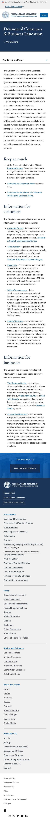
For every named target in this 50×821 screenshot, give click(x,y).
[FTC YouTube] (22, 816)
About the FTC (10, 734)
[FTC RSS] (26, 816)
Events (7, 693)
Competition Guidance (14, 670)
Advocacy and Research (15, 595)
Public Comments (12, 616)
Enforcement (10, 514)
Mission (7, 738)
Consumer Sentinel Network (17, 563)
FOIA (6, 791)
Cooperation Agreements (15, 604)
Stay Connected (11, 710)
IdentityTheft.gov (15, 321)
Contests (8, 706)
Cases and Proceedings (15, 519)
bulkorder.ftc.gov (15, 168)
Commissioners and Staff (15, 747)
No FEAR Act (9, 795)
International (10, 633)
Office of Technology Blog (16, 638)
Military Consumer (12, 657)
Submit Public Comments (14, 498)
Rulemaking (9, 536)
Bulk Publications (12, 674)
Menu (44, 15)
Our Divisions (12, 42)
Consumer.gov (10, 661)
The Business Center (17, 383)
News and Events (12, 685)
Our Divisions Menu (13, 60)
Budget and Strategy (13, 755)
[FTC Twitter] (13, 816)
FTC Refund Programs (14, 572)
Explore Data (9, 719)
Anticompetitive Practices (16, 532)
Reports (7, 612)
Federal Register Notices (15, 608)
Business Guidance (13, 666)
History (7, 742)
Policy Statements (12, 629)
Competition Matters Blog (16, 580)
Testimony (9, 625)
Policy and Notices (11, 783)
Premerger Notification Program (18, 523)
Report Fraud (9, 493)
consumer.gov (13, 246)
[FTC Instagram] (9, 816)
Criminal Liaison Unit (13, 567)
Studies (7, 621)
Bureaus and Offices (13, 751)
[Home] (20, 18)
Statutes (8, 540)
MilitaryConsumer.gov (17, 290)
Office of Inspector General (16, 760)
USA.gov (7, 804)
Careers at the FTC (12, 764)
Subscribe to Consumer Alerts (21, 183)
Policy (6, 591)
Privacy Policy (9, 778)
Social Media (10, 723)
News (6, 689)
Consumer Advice (12, 653)
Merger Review (11, 527)
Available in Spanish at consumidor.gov (24, 259)
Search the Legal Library (14, 502)
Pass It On (12, 265)
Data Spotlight (10, 715)
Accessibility (9, 787)
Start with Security (27, 396)
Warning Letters (11, 559)
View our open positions (25, 468)
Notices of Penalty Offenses (17, 576)
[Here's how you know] (24, 4)
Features (8, 698)
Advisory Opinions (12, 599)
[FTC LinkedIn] (18, 816)
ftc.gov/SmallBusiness (17, 414)
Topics (7, 702)
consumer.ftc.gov (15, 228)
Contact (7, 768)
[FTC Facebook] (5, 811)
